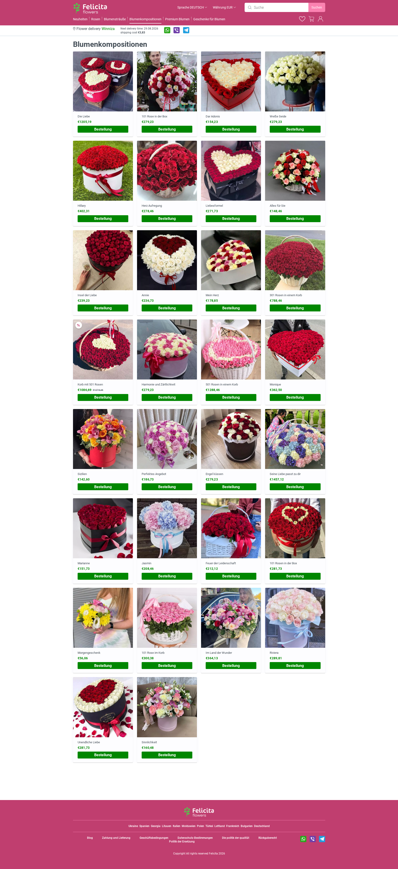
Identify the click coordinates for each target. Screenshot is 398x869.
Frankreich (232, 826)
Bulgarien (247, 826)
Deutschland (262, 826)
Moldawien (189, 826)
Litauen (166, 826)
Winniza (108, 29)
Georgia (156, 826)
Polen (200, 826)
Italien (176, 826)
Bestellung (103, 129)
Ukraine (133, 826)
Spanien (144, 826)
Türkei (209, 826)
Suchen (316, 7)
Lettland (219, 826)
